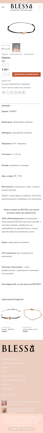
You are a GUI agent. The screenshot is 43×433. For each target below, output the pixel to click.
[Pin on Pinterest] (19, 92)
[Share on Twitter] (11, 92)
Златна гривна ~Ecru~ (30, 329)
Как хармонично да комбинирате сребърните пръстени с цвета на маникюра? (21, 411)
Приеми (13, 429)
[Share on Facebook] (7, 92)
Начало (5, 54)
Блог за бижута (8, 389)
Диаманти (6, 384)
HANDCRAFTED (16, 54)
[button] (3, 7)
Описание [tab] (6, 106)
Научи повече (27, 429)
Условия (5, 367)
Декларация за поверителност (14, 363)
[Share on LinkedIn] (23, 92)
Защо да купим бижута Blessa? (14, 376)
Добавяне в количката (26, 74)
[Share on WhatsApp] (4, 92)
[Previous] (5, 28)
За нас (4, 372)
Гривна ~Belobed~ (8, 329)
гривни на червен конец (15, 87)
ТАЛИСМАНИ (29, 54)
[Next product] (3, 64)
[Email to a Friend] (15, 92)
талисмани (27, 87)
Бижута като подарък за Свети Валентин (24, 402)
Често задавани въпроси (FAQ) (14, 380)
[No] (40, 424)
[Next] (38, 28)
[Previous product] (8, 64)
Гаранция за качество (10, 359)
